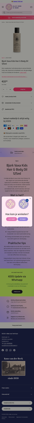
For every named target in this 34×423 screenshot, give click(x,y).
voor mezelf (11, 219)
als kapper (23, 219)
